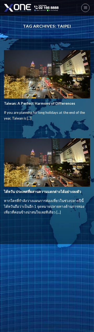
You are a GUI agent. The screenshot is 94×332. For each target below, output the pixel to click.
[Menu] (85, 8)
